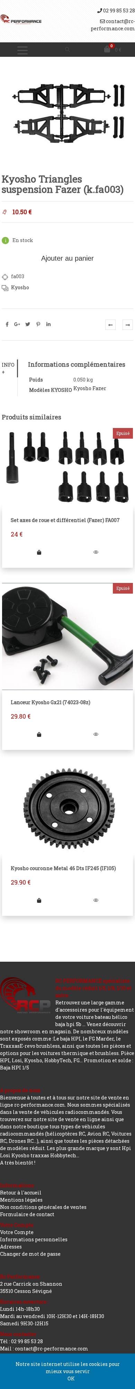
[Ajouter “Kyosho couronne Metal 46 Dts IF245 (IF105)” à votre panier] (39, 900)
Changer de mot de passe (30, 1254)
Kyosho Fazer (89, 388)
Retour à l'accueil (21, 1192)
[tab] (9, 368)
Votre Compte (17, 1232)
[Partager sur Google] (17, 324)
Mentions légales (21, 1200)
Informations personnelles (34, 1239)
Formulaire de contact (27, 1214)
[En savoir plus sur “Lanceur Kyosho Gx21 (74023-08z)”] (39, 734)
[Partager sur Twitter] (27, 324)
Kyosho (20, 287)
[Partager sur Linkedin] (48, 324)
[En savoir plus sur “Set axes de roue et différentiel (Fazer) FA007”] (39, 552)
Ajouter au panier (67, 258)
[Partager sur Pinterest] (38, 324)
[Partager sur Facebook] (7, 324)
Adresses (11, 1246)
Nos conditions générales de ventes (43, 1207)
